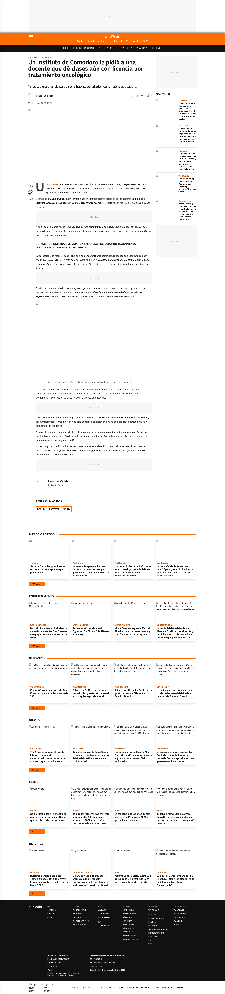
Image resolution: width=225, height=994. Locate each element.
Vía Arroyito (78, 914)
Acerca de (52, 966)
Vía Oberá (127, 921)
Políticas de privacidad (58, 959)
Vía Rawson (35, 57)
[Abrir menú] (53, 37)
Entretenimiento (156, 933)
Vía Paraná (128, 932)
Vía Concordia (129, 936)
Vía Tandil (77, 917)
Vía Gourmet (179, 917)
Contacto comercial (57, 963)
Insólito (41, 509)
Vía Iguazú (128, 917)
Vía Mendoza (103, 926)
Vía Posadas (128, 910)
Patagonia (141, 48)
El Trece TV (92, 987)
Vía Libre (178, 921)
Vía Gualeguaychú (131, 939)
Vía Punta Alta (79, 925)
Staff (49, 970)
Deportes (152, 937)
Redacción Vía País (44, 95)
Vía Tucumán (103, 914)
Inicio (66, 48)
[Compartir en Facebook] (30, 186)
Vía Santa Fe (128, 925)
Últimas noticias (156, 918)
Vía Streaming (180, 914)
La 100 (112, 987)
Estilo (151, 940)
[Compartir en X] (30, 199)
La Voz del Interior (163, 987)
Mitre (103, 987)
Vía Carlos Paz (79, 910)
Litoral (121, 48)
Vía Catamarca (105, 917)
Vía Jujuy (102, 910)
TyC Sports (146, 987)
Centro (100, 48)
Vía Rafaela (128, 928)
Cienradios (132, 987)
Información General (158, 929)
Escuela (66, 509)
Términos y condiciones (58, 955)
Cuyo (130, 48)
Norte (110, 48)
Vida (150, 944)
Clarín (75, 987)
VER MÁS (36, 584)
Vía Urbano (179, 910)
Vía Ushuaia (153, 910)
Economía (152, 926)
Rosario (89, 48)
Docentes (49, 57)
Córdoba (76, 48)
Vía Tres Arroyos (81, 921)
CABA (49, 917)
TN (83, 987)
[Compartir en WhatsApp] (30, 192)
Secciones (155, 48)
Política (152, 922)
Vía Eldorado (129, 914)
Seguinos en (140, 96)
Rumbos (177, 925)
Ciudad (121, 987)
